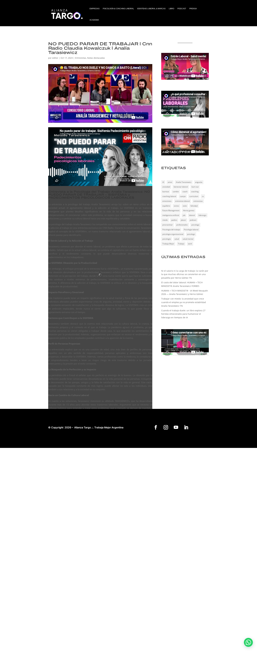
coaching (195, 191)
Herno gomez (188, 210)
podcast (193, 220)
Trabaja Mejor (168, 243)
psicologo (191, 234)
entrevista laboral (182, 201)
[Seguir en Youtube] (175, 427)
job (184, 215)
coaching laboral (169, 196)
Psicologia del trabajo (171, 229)
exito (185, 206)
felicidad (194, 206)
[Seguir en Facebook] (155, 427)
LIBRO (171, 9)
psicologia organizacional (172, 234)
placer (183, 220)
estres (176, 206)
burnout (165, 191)
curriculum (193, 196)
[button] (248, 642)
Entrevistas (80, 57)
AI (163, 182)
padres (174, 220)
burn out (195, 187)
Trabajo (181, 243)
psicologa (195, 225)
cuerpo (183, 196)
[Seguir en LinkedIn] (186, 427)
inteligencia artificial (170, 215)
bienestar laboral (181, 187)
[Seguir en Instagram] (165, 427)
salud (176, 239)
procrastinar (167, 225)
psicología (166, 239)
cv (203, 196)
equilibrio (166, 206)
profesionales (182, 225)
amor (170, 182)
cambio (176, 191)
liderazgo (202, 215)
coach (184, 191)
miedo (165, 220)
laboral (192, 215)
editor (55, 57)
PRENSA (193, 9)
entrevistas (198, 201)
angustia (198, 182)
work (190, 243)
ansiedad (166, 187)
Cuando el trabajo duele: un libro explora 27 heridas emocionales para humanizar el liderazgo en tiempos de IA (183, 314)
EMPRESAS (94, 9)
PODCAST (181, 9)
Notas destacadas (96, 57)
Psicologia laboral (191, 229)
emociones (166, 201)
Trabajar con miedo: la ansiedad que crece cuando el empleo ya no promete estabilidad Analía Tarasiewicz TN (183, 302)
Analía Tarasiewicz (183, 182)
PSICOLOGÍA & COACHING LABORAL (118, 9)
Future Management (170, 210)
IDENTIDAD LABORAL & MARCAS (151, 9)
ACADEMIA (94, 20)
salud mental (188, 239)
